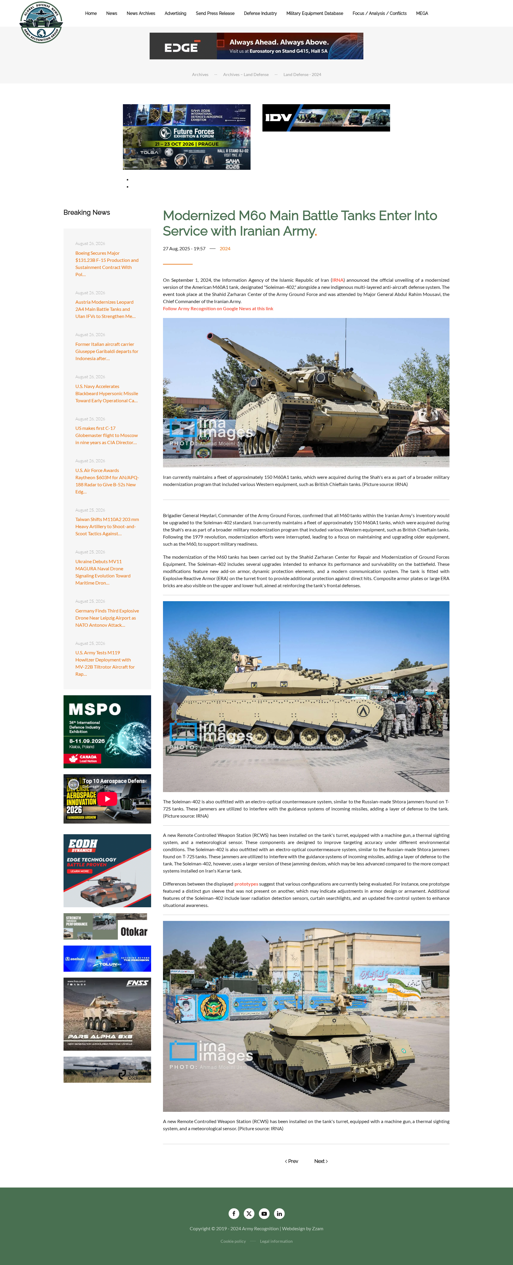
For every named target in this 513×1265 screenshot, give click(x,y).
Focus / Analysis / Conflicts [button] (380, 13)
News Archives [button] (141, 13)
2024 (225, 248)
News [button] (111, 13)
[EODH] (107, 870)
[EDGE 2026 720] (256, 45)
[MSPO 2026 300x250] (107, 731)
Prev (293, 1161)
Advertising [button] (175, 13)
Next (319, 1161)
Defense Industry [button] (260, 13)
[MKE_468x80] (187, 158)
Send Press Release (215, 13)
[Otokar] (107, 925)
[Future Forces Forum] (187, 136)
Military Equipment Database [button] (314, 13)
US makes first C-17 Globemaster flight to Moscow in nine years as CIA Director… (106, 435)
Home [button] (91, 13)
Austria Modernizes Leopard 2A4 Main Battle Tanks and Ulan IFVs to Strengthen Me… (105, 309)
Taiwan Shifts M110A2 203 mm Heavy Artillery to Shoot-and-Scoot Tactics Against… (107, 526)
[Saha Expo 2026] (187, 114)
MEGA (422, 13)
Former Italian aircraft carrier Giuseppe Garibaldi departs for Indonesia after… (106, 351)
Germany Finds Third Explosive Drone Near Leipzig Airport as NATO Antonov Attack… (107, 618)
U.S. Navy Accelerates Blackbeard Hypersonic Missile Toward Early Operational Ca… (106, 393)
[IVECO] (326, 117)
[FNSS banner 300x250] (107, 1013)
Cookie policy (233, 1241)
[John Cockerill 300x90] (107, 1069)
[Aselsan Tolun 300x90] (107, 958)
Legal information (276, 1241)
